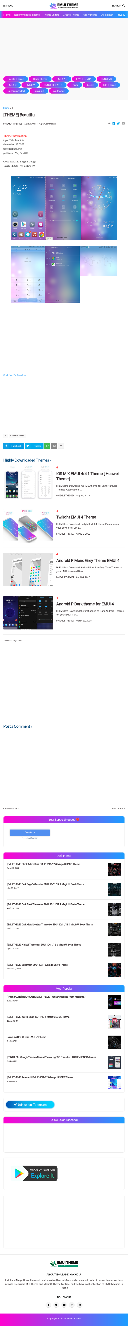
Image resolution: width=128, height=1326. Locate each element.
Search (116, 5)
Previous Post (12, 808)
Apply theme (90, 14)
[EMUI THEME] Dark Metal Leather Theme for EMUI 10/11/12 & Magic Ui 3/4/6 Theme (50, 924)
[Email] (123, 123)
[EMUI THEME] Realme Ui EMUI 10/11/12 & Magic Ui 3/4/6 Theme (40, 1077)
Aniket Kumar (73, 1318)
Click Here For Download (14, 375)
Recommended (16, 90)
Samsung (39, 90)
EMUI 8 (12, 84)
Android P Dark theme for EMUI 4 (85, 604)
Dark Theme (40, 78)
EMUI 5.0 (106, 78)
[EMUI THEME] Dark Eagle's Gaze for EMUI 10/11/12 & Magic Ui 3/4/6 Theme (45, 884)
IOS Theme (109, 84)
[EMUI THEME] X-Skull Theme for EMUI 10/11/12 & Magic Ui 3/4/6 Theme (44, 944)
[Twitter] (118, 123)
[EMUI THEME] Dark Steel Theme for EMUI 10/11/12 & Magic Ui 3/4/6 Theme (45, 904)
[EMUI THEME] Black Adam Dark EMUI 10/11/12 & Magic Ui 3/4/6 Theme (43, 864)
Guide (90, 84)
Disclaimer (107, 14)
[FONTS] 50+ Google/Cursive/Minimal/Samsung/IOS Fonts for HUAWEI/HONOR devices (51, 1057)
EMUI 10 (61, 78)
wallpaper (58, 90)
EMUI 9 (30, 84)
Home (6, 14)
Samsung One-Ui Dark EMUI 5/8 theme (26, 1037)
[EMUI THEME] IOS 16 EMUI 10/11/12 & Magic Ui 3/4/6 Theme (38, 1016)
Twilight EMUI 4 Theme (76, 517)
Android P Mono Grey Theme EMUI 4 (87, 560)
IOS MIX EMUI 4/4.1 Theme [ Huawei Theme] (87, 476)
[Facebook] (113, 123)
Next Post (117, 808)
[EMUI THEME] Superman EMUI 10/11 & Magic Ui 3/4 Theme (37, 964)
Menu (9, 5)
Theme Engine (51, 14)
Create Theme (71, 14)
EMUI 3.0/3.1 (84, 78)
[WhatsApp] (47, 446)
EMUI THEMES (53, 84)
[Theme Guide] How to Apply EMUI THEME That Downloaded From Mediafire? (46, 996)
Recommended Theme (27, 14)
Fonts (75, 84)
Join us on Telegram (31, 1105)
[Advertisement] (64, 47)
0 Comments (49, 123)
